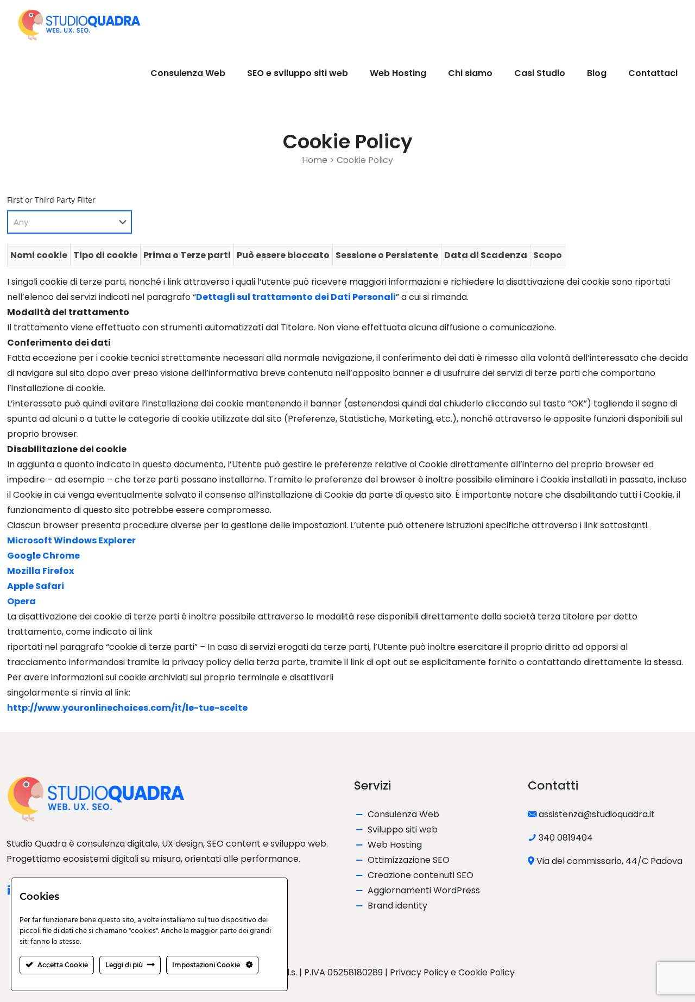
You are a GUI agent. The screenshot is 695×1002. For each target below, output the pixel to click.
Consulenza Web (403, 814)
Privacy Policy (419, 972)
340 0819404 (566, 837)
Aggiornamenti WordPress (424, 890)
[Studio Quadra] (79, 24)
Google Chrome (43, 555)
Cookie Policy (486, 972)
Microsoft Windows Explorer (71, 540)
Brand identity (397, 905)
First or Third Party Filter (51, 200)
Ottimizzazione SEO (409, 860)
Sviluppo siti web (403, 829)
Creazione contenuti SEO (420, 875)
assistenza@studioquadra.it (597, 814)
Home (314, 160)
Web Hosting (395, 844)
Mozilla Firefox (40, 571)
